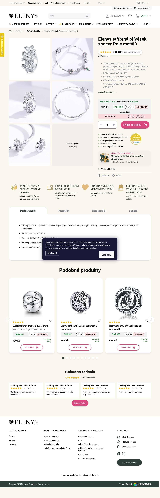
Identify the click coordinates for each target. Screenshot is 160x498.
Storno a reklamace (51, 436)
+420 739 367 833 (129, 442)
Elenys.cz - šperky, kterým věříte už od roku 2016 (80, 475)
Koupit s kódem (124, 112)
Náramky (12, 440)
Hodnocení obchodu (16, 3)
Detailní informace (106, 92)
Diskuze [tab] (133, 211)
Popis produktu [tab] (28, 211)
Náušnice (12, 445)
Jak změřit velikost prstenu (55, 3)
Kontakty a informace (86, 459)
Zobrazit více (80, 403)
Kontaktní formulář (129, 462)
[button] (63, 358)
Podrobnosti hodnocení (132, 52)
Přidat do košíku (132, 124)
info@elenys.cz (128, 437)
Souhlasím (106, 255)
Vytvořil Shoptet (126, 484)
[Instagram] (124, 453)
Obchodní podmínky (51, 444)
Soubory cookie (89, 248)
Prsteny (12, 436)
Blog (80, 440)
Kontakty (87, 3)
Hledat (87, 16)
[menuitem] (20, 24)
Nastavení (52, 253)
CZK (143, 3)
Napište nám (75, 3)
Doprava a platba (35, 3)
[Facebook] (119, 453)
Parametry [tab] (63, 211)
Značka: (104, 56)
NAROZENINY (141, 107)
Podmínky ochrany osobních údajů (57, 448)
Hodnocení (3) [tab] (99, 211)
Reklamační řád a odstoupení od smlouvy (90, 449)
